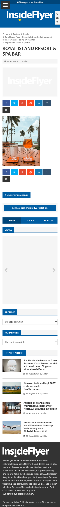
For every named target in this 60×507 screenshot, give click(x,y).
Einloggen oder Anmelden (30, 2)
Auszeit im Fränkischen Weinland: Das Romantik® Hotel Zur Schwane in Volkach (40, 405)
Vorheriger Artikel (17, 195)
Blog (11, 220)
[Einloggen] (57, 22)
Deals (8, 229)
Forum (48, 220)
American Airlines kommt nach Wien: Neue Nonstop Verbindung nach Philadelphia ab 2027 (38, 427)
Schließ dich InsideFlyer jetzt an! (30, 207)
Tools (30, 220)
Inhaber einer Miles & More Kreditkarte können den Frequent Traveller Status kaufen (26, 290)
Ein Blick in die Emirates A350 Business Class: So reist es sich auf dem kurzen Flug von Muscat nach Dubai (41, 365)
